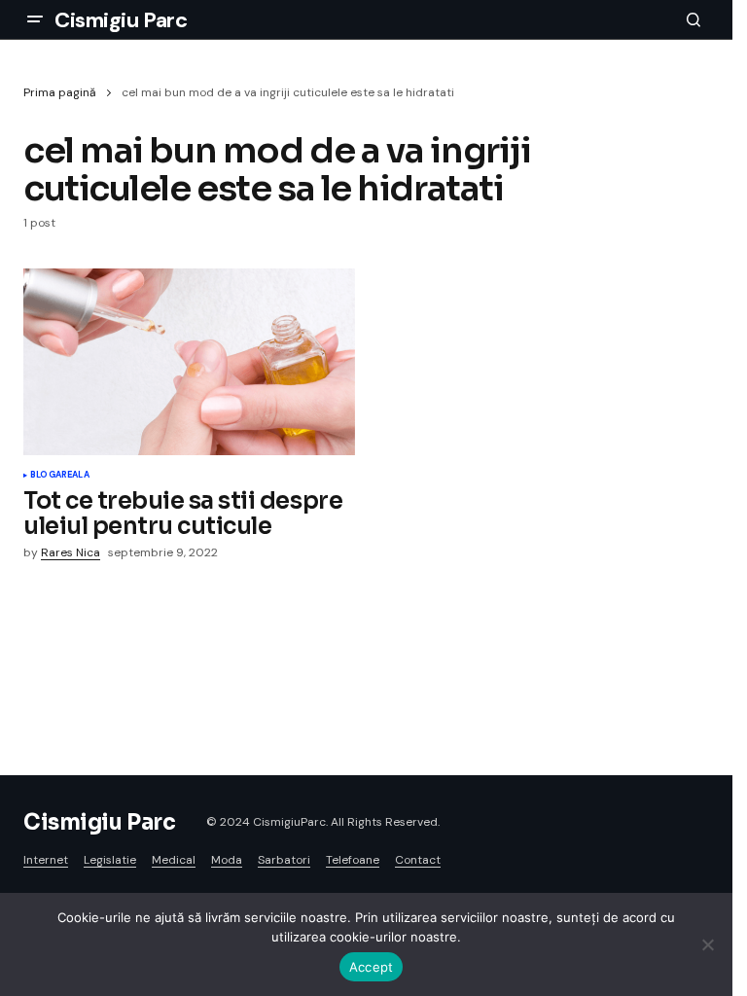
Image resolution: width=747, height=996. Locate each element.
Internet (45, 860)
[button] (35, 19)
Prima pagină (59, 92)
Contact (418, 860)
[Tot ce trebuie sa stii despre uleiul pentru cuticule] (189, 361)
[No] (708, 944)
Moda (226, 860)
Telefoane (352, 860)
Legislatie (110, 860)
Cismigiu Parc (120, 20)
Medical (174, 860)
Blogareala (59, 475)
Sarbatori (284, 860)
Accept (371, 967)
